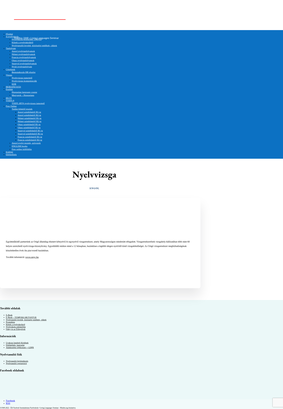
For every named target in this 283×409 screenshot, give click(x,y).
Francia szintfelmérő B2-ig (30, 140)
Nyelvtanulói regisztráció (16, 363)
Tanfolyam (11, 48)
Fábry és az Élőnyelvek (15, 329)
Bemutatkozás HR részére (24, 72)
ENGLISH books (19, 146)
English (9, 89)
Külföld (9, 152)
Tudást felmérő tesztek (22, 109)
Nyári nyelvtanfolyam (22, 66)
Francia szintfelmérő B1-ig (30, 137)
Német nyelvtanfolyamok (23, 54)
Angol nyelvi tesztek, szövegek (26, 143)
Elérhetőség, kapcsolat (15, 345)
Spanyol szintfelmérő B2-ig (30, 134)
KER (14, 84)
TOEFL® (10, 100)
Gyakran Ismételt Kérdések (17, 343)
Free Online (11, 106)
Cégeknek (10, 69)
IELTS (9, 98)
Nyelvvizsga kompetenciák (24, 81)
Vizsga (9, 75)
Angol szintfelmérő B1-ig (29, 112)
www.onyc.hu (32, 257)
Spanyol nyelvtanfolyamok (24, 63)
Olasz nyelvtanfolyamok (23, 60)
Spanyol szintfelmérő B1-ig (30, 130)
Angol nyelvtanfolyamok (23, 51)
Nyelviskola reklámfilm (16, 327)
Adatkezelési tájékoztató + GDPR (20, 347)
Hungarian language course (24, 92)
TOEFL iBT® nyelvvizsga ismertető (28, 103)
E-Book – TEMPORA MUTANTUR (21, 317)
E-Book (9, 315)
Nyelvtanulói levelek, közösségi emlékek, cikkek (34, 45)
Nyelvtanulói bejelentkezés (17, 361)
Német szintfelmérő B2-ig (29, 121)
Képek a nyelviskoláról (22, 42)
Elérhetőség (11, 154)
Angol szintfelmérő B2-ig (29, 115)
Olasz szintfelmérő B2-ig (29, 127)
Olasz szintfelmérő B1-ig (29, 124)
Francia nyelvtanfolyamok (24, 57)
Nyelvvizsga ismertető (22, 78)
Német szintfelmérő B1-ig (29, 118)
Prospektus (10, 322)
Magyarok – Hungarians (23, 95)
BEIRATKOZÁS (13, 87)
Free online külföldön (22, 149)
